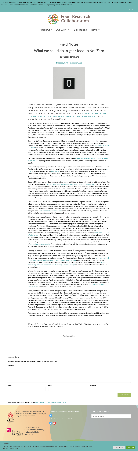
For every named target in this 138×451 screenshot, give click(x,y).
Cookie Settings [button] (119, 447)
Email (50, 385)
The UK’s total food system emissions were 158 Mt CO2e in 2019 (70, 184)
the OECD (55, 171)
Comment (11, 365)
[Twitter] (130, 10)
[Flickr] (135, 10)
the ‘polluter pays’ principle (40, 244)
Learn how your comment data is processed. (51, 402)
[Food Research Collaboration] (69, 19)
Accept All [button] (131, 447)
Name (9, 385)
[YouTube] (132, 10)
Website (93, 385)
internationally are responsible (51, 211)
